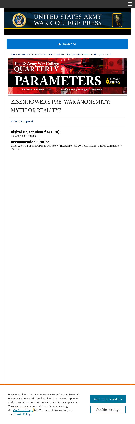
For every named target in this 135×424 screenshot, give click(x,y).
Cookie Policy (22, 414)
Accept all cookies (108, 399)
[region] (67, 404)
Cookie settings (23, 410)
